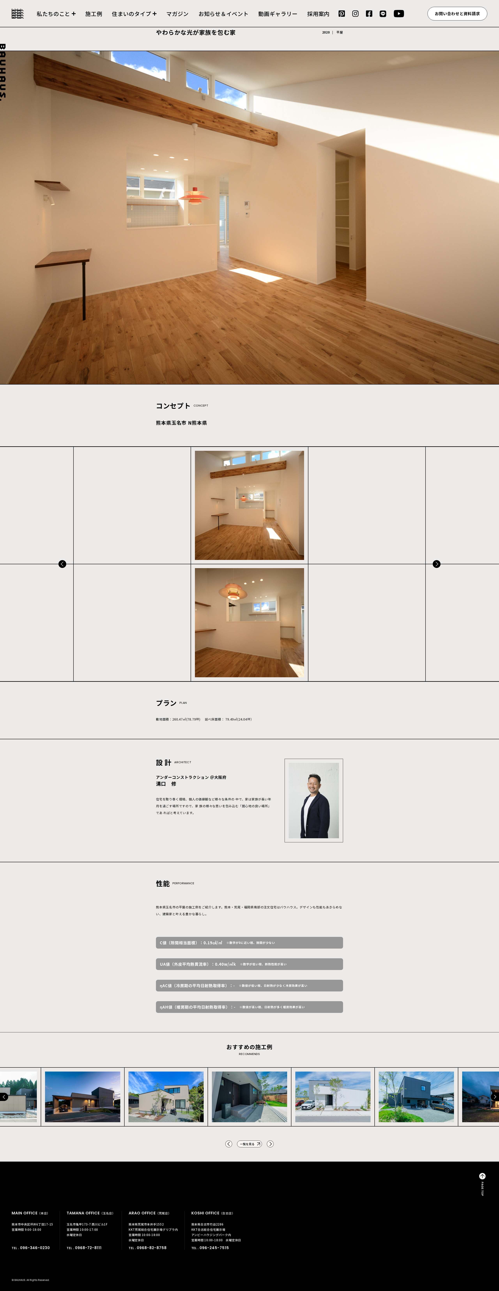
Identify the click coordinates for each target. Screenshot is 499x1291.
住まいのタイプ (131, 13)
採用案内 (318, 13)
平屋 (339, 32)
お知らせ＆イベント (223, 13)
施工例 (93, 13)
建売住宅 (134, 19)
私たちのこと (53, 13)
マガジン (177, 13)
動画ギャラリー (277, 13)
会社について (56, 19)
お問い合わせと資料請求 (457, 13)
